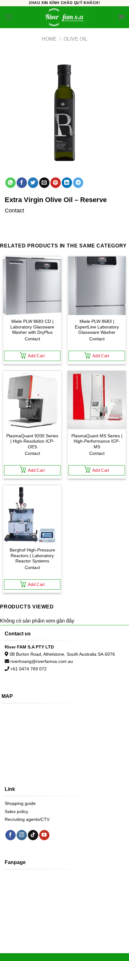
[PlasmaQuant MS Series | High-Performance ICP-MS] (97, 400)
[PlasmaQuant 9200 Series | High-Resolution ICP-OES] (32, 400)
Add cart (36, 355)
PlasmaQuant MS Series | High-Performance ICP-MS (96, 441)
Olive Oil (75, 39)
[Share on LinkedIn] (67, 182)
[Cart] (121, 17)
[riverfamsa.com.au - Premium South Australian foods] (64, 17)
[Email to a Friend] (44, 182)
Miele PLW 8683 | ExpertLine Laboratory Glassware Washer (97, 327)
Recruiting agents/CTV (27, 819)
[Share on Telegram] (78, 182)
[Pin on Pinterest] (55, 182)
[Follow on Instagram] (22, 835)
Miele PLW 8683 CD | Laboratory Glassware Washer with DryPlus (32, 327)
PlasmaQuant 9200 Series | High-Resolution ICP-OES (32, 441)
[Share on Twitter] (33, 182)
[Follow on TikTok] (33, 835)
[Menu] (8, 17)
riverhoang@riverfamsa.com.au (41, 661)
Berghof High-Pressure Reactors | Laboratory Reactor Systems (32, 555)
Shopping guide (20, 803)
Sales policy (16, 811)
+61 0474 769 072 (28, 668)
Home (49, 39)
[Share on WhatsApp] (10, 182)
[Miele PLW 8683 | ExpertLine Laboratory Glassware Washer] (97, 286)
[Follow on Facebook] (10, 835)
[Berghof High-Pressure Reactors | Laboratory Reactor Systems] (32, 514)
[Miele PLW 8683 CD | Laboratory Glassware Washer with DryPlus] (32, 286)
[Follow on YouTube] (44, 835)
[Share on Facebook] (22, 182)
